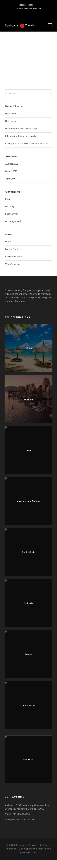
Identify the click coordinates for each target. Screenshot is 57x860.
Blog (7, 199)
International (28, 705)
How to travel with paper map (21, 128)
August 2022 (11, 163)
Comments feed (14, 256)
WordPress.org (12, 264)
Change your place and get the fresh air (26, 143)
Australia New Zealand (28, 501)
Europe (28, 654)
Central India (28, 552)
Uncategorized (13, 221)
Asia (28, 450)
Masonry (9, 206)
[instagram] (30, 13)
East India (28, 603)
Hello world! (11, 113)
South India (28, 759)
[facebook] (26, 13)
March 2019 (11, 171)
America (28, 399)
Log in (8, 241)
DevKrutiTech (30, 852)
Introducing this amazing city (20, 136)
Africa (29, 347)
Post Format (11, 213)
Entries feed (11, 249)
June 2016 (10, 178)
